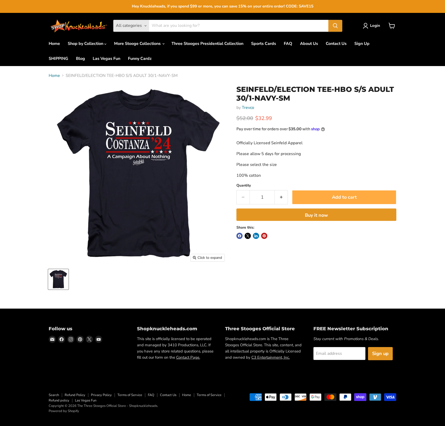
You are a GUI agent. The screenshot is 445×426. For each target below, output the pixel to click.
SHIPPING (58, 58)
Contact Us (336, 43)
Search (54, 395)
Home (54, 43)
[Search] (335, 26)
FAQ (288, 43)
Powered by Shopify (64, 411)
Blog (80, 58)
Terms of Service (129, 395)
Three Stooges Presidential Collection (207, 43)
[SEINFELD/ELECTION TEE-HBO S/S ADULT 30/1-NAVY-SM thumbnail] (58, 279)
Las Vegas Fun (106, 58)
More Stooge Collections (138, 43)
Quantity (243, 185)
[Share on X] (248, 236)
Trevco (248, 107)
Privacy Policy (101, 395)
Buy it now (316, 215)
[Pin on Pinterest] (264, 236)
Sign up (380, 353)
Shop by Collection (86, 43)
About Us (309, 43)
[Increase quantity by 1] (281, 197)
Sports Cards (263, 43)
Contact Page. (188, 357)
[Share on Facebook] (239, 236)
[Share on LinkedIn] (256, 236)
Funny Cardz (140, 58)
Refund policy (59, 400)
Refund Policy (75, 395)
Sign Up (362, 43)
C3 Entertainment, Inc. (270, 357)
